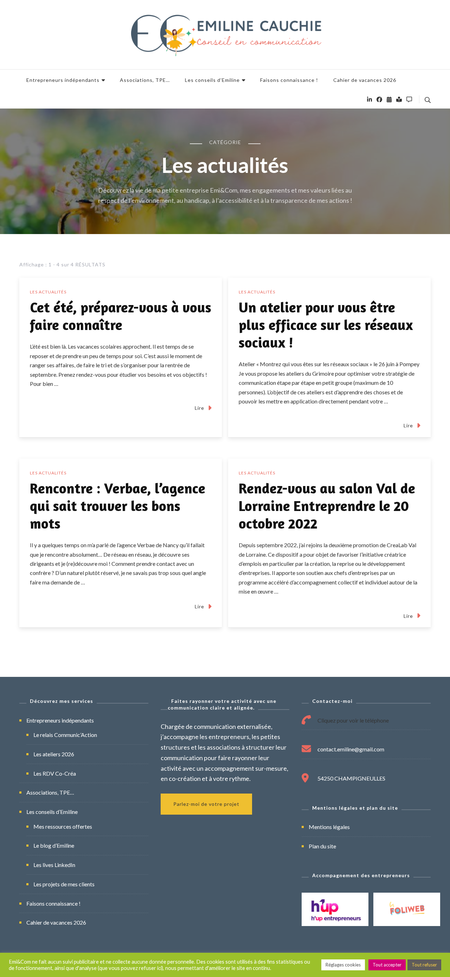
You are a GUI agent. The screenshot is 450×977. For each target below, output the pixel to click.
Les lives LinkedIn (54, 864)
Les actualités (48, 292)
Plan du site (322, 846)
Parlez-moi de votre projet (206, 804)
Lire (199, 408)
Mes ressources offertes (62, 826)
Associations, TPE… (145, 80)
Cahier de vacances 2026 (364, 80)
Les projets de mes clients (64, 884)
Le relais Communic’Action (65, 734)
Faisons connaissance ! (289, 80)
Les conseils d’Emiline (212, 80)
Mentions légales (329, 826)
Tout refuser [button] (424, 965)
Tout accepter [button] (387, 965)
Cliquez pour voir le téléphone (353, 720)
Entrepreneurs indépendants (62, 80)
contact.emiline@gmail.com (350, 749)
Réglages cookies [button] (343, 965)
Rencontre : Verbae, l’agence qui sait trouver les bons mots (117, 506)
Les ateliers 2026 (53, 754)
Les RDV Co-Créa (54, 773)
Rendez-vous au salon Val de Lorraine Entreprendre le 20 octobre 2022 (327, 506)
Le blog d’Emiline (53, 845)
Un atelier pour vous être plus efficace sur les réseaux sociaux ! (326, 325)
